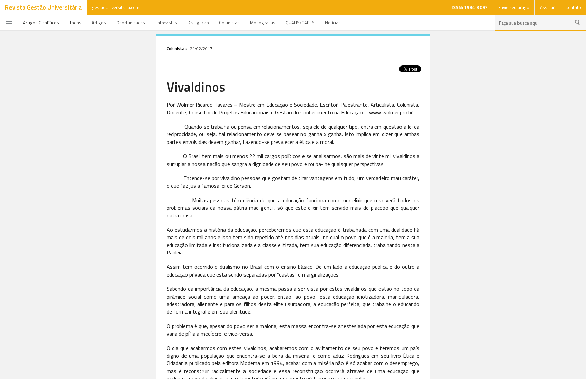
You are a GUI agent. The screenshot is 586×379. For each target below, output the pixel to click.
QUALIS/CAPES (300, 22)
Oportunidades (130, 22)
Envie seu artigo (513, 7)
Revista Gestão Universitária (43, 7)
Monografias (262, 22)
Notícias (333, 22)
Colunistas (229, 22)
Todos (75, 22)
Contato (573, 7)
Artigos (99, 22)
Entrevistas (166, 22)
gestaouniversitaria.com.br (118, 7)
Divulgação (198, 22)
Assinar (547, 7)
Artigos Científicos (41, 22)
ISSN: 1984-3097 (470, 7)
